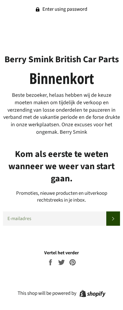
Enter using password (64, 9)
